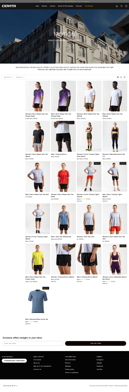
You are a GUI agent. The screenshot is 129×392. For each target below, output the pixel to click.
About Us (36, 363)
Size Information (70, 360)
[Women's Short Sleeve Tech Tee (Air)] (115, 218)
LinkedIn (99, 363)
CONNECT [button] (99, 357)
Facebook (100, 366)
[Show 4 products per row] (125, 77)
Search (111, 386)
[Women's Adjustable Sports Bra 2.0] (115, 136)
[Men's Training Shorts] (63, 136)
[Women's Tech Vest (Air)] (89, 218)
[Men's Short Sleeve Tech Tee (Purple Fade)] (63, 96)
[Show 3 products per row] (121, 77)
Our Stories (37, 360)
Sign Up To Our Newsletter (42, 366)
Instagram (100, 360)
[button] (37, 6)
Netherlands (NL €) (9, 386)
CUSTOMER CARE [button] (70, 357)
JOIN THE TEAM (95, 343)
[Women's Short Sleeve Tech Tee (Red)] (63, 176)
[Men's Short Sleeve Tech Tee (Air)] (37, 176)
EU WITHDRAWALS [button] (7, 357)
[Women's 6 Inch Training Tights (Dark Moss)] (89, 136)
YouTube (99, 369)
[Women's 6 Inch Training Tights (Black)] (37, 218)
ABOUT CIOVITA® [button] (38, 357)
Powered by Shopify (120, 386)
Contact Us (37, 369)
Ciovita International (97, 386)
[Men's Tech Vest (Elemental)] (63, 218)
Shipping (68, 366)
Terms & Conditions (71, 373)
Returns (67, 363)
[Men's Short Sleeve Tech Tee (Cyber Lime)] (37, 259)
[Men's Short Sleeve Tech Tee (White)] (115, 96)
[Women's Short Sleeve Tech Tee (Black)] (37, 136)
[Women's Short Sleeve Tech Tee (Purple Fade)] (37, 96)
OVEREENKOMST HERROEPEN (14, 361)
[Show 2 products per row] (117, 77)
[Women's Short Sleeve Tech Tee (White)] (89, 96)
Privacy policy (69, 369)
